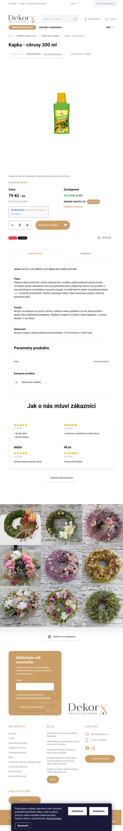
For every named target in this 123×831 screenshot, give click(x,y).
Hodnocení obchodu (18, 767)
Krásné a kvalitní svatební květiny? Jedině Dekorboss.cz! (63, 770)
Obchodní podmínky (36, 3)
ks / (24, 800)
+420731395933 (99, 740)
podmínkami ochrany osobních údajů (33, 698)
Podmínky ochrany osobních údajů (25, 762)
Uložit (14, 238)
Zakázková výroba (17, 748)
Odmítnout (77, 811)
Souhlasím (98, 811)
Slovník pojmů (15, 771)
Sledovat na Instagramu (64, 636)
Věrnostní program (17, 752)
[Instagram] (93, 747)
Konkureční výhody (17, 776)
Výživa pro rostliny (31, 382)
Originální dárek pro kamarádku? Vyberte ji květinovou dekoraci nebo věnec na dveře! (62, 761)
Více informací (54, 818)
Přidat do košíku (48, 225)
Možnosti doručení (73, 207)
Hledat (75, 19)
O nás (21, 3)
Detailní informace (18, 182)
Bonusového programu (35, 210)
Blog (11, 757)
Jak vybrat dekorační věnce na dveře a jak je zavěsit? (61, 751)
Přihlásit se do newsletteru (31, 707)
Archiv (53, 779)
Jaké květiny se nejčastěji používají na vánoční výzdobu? (63, 743)
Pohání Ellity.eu (16, 214)
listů (16, 293)
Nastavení (23, 825)
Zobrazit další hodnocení (61, 478)
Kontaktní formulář (100, 758)
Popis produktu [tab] (35, 253)
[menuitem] (22, 27)
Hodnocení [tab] (86, 253)
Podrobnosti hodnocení (52, 54)
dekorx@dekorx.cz (99, 734)
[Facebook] (87, 747)
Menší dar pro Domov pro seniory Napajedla (62, 734)
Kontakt (12, 3)
